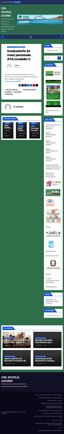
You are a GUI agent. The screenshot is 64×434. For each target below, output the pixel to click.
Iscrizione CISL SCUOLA (56, 413)
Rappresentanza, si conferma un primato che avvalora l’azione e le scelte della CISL (49, 424)
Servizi (60, 427)
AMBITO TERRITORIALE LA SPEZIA (52, 150)
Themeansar (4, 413)
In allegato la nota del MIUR (13, 81)
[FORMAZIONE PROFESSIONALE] (53, 216)
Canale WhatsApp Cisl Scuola (55, 400)
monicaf (21, 135)
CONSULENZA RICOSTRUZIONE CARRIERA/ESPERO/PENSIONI (54, 407)
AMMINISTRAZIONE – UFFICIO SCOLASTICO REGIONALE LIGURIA (53, 167)
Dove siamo (46, 413)
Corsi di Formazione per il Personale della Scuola (50, 410)
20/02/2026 (8, 345)
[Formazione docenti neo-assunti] (53, 233)
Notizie (33, 126)
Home (36, 395)
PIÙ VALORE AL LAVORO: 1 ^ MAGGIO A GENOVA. (13, 92)
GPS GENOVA (7, 127)
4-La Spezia (20, 126)
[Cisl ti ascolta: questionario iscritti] (53, 111)
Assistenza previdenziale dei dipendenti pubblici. (50, 397)
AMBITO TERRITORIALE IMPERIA (51, 142)
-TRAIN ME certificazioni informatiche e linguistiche (53, 126)
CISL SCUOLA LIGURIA (6, 12)
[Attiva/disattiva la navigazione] (31, 37)
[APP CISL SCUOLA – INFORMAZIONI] (53, 93)
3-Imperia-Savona (20, 123)
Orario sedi (54, 420)
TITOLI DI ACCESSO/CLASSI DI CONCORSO (52, 280)
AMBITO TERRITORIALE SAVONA (51, 159)
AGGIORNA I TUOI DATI (45, 395)
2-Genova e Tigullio (7, 123)
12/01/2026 (39, 345)
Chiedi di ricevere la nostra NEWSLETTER (52, 403)
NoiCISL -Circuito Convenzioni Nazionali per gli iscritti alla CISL (48, 417)
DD (14, 345)
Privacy (60, 420)
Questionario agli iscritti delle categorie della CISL (50, 430)
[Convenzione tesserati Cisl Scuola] (53, 183)
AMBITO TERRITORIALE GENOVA (51, 134)
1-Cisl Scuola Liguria (33, 122)
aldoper (17, 65)
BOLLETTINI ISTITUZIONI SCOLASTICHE (50, 175)
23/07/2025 (39, 363)
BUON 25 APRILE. (30, 90)
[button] (58, 37)
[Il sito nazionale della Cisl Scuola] (53, 192)
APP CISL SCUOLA (57, 395)
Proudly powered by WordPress (9, 412)
